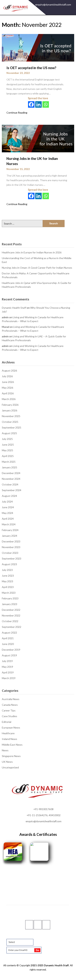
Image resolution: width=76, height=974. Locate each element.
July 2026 (7, 376)
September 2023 (11, 558)
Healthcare (8, 733)
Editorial (6, 721)
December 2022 (11, 609)
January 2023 (9, 604)
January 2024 (9, 535)
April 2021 (8, 638)
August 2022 (9, 632)
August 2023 (9, 564)
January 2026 (9, 410)
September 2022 (11, 626)
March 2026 (8, 399)
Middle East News (12, 744)
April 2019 (8, 672)
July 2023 (7, 569)
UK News (7, 761)
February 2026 (10, 404)
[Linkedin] (38, 104)
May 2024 (7, 512)
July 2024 (7, 501)
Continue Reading (16, 112)
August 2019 (9, 655)
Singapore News (11, 756)
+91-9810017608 (43, 809)
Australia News (10, 699)
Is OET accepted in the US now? (31, 68)
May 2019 (7, 666)
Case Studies (9, 716)
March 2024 (8, 524)
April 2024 (8, 518)
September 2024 (11, 490)
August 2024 (9, 495)
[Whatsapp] (45, 104)
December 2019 (11, 649)
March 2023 (8, 592)
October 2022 (10, 621)
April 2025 (8, 456)
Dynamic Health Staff (14, 307)
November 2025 (11, 416)
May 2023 (7, 581)
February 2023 (10, 598)
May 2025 (7, 450)
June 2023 (8, 575)
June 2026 (8, 381)
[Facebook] (31, 104)
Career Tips (8, 710)
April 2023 (8, 587)
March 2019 (8, 678)
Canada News (10, 704)
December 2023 (11, 541)
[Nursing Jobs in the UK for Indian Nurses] (38, 138)
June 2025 (8, 444)
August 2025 (9, 433)
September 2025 (11, 427)
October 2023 (10, 552)
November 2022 (11, 615)
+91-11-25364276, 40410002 (44, 815)
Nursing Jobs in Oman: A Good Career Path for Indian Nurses (37, 267)
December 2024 (11, 473)
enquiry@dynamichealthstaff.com (53, 4)
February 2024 (10, 530)
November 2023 (11, 547)
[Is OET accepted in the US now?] (38, 47)
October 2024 (10, 484)
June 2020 (8, 643)
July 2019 (7, 661)
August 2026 (9, 370)
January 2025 (9, 467)
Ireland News (9, 738)
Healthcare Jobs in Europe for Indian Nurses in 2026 (31, 252)
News (5, 750)
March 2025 (8, 461)
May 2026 (7, 387)
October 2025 (10, 421)
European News (11, 727)
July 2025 (7, 438)
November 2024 (11, 478)
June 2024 (8, 507)
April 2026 (8, 393)
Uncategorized (10, 767)
